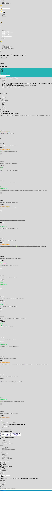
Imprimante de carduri (5, 441)
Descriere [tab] (3, 79)
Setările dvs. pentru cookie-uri (7, 458)
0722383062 (4, 470)
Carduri (3, 440)
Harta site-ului (4, 450)
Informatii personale (5, 453)
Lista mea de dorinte (5, 457)
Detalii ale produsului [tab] (5, 80)
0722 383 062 (7, 2)
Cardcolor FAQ (4, 448)
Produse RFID (4, 442)
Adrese (3, 456)
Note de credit (4, 455)
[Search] (1, 10)
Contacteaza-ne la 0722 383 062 (9, 78)
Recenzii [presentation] (3, 81)
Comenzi (3, 454)
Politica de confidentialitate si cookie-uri (8, 449)
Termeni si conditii (5, 447)
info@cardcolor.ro (7, 3)
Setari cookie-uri (3, 490)
